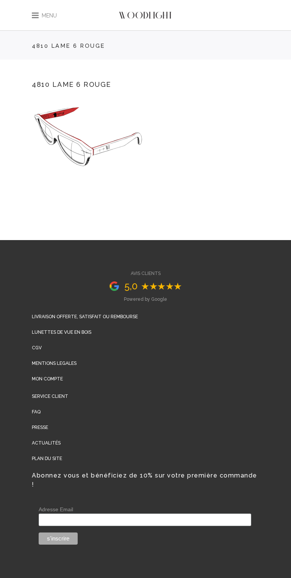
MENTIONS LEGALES (54, 363)
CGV (37, 347)
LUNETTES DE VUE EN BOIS (61, 332)
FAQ (36, 412)
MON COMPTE (47, 379)
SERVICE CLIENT (50, 396)
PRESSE (40, 427)
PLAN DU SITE (47, 458)
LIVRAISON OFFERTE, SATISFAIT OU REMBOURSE (85, 316)
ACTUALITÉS (46, 443)
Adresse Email (56, 509)
